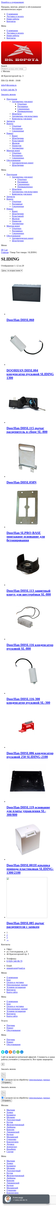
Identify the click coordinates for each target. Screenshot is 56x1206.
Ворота (10, 123)
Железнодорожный (15, 1124)
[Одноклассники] (10, 1052)
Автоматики (18, 148)
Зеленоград (12, 1147)
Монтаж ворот (13, 150)
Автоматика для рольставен (25, 116)
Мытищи (11, 1110)
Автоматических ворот (22, 163)
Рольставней (18, 141)
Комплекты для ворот (22, 119)
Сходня (10, 1151)
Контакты (11, 21)
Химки (10, 1112)
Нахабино (11, 1149)
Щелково (11, 1117)
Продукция (12, 99)
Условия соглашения (16, 987)
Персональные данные (17, 985)
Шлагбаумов (18, 138)
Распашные (17, 128)
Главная (4, 252)
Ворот (15, 136)
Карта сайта (12, 992)
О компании (12, 14)
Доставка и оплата (15, 16)
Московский (12, 1137)
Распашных (22, 106)
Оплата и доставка (15, 982)
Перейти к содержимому (12, 2)
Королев (10, 1129)
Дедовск (10, 1144)
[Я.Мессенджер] (2, 1052)
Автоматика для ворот (22, 101)
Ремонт (10, 133)
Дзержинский (13, 1132)
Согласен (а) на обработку (27, 1080)
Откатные (16, 126)
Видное (10, 1134)
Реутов (10, 1122)
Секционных (23, 109)
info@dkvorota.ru (8, 85)
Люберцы (11, 1127)
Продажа (11, 1025)
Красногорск (12, 1142)
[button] (28, 26)
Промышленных (25, 111)
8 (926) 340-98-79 (9, 90)
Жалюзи (16, 143)
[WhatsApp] (18, 1052)
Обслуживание (14, 160)
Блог (9, 980)
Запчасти (11, 121)
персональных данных (39, 1080)
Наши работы (13, 19)
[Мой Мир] (21, 1052)
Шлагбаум (16, 114)
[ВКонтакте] (6, 1052)
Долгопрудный (14, 1120)
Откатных (22, 104)
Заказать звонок (8, 94)
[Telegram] (14, 1052)
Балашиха (11, 1115)
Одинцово (11, 1139)
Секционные (18, 131)
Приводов (16, 145)
